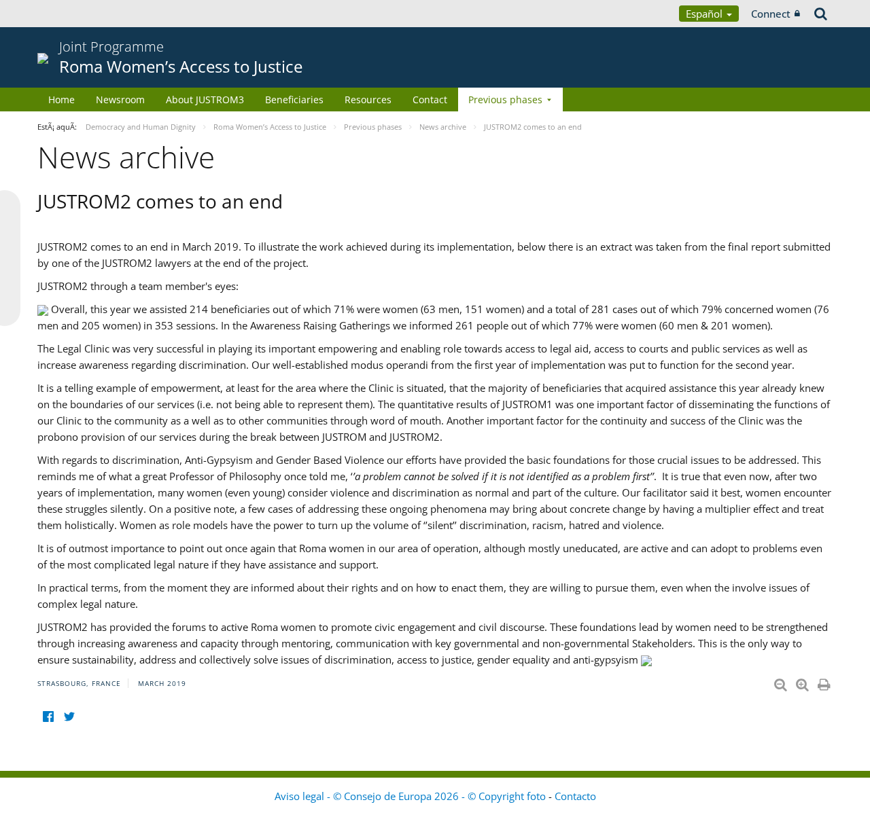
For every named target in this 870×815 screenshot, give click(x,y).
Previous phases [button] (505, 99)
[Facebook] (47, 716)
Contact (430, 99)
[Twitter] (69, 716)
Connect (770, 13)
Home (61, 99)
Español (705, 13)
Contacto (575, 796)
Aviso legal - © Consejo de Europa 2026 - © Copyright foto (412, 796)
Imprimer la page (825, 681)
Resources (368, 99)
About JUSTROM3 (205, 99)
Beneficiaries (294, 99)
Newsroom (120, 99)
